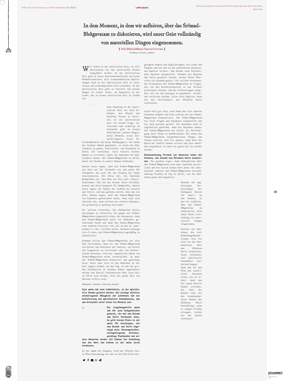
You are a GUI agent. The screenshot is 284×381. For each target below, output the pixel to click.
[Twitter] (84, 360)
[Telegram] (100, 360)
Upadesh (142, 7)
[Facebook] (88, 360)
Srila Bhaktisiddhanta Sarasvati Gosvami (142, 49)
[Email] (92, 360)
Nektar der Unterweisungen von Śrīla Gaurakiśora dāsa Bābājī (49, 7)
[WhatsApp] (96, 360)
